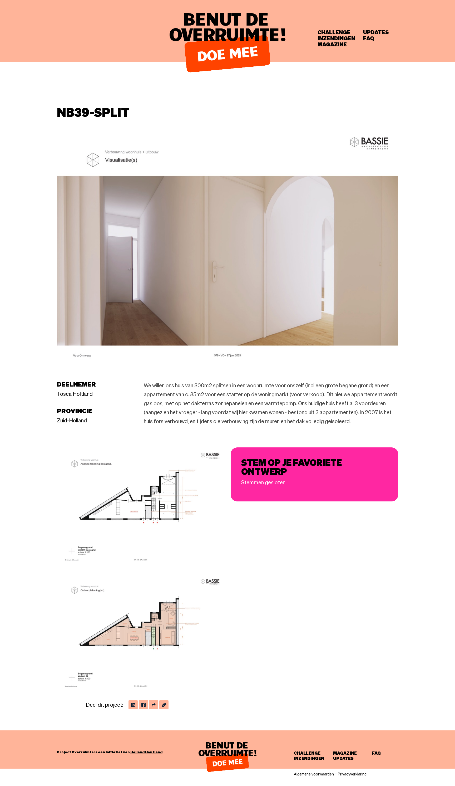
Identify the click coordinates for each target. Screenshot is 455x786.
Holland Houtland (146, 752)
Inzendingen (336, 38)
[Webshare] (153, 704)
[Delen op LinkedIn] (133, 704)
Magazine (332, 44)
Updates (376, 32)
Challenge (334, 32)
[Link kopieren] (164, 704)
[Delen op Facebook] (143, 704)
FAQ (368, 38)
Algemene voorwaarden (314, 774)
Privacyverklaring (352, 774)
